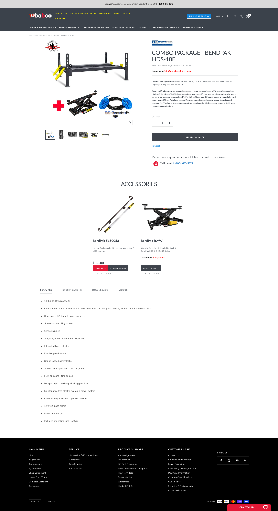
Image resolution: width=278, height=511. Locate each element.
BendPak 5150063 (106, 241)
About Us (60, 18)
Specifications (72, 290)
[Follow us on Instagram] (229, 460)
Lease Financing (176, 464)
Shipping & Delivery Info (166, 27)
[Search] (235, 16)
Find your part (197, 16)
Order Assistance (193, 27)
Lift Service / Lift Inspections (83, 455)
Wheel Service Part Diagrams (133, 468)
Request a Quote (118, 268)
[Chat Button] (249, 507)
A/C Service (35, 468)
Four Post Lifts (40, 36)
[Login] (241, 16)
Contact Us (61, 13)
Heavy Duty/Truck (38, 477)
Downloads (100, 290)
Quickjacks (34, 486)
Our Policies (174, 481)
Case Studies (75, 464)
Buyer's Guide (125, 477)
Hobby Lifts (75, 459)
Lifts (31, 455)
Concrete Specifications (180, 477)
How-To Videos (122, 13)
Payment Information (179, 473)
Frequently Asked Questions (182, 468)
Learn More (100, 268)
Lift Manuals (124, 459)
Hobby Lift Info (125, 486)
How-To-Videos (125, 473)
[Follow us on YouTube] (237, 460)
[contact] (228, 16)
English (217, 16)
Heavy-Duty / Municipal (96, 27)
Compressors (35, 464)
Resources (105, 13)
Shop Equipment (37, 473)
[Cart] (247, 16)
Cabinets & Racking (39, 481)
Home (31, 36)
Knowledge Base (126, 455)
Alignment (34, 459)
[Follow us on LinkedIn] (245, 460)
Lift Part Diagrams (127, 464)
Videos (123, 290)
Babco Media (75, 468)
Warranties (123, 481)
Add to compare (103, 273)
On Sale (142, 27)
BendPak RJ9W (151, 241)
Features (46, 290)
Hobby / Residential (70, 27)
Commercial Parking (123, 27)
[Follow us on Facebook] (221, 460)
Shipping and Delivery (179, 459)
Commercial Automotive (42, 27)
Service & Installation (83, 13)
